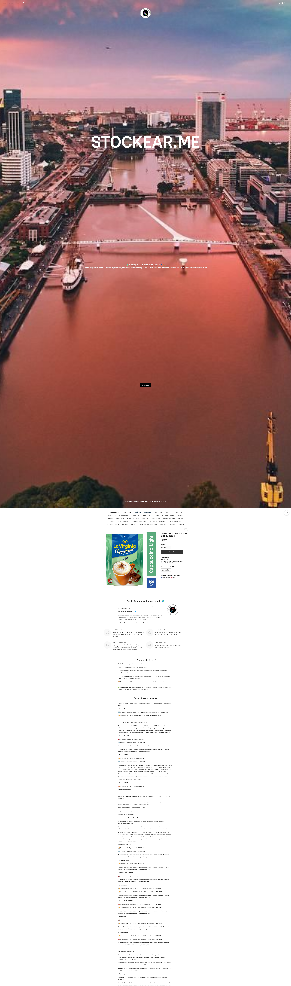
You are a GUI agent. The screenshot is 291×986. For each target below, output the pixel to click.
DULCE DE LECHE (114, 512)
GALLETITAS (146, 515)
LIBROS (180, 518)
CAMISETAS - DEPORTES (157, 521)
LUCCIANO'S (112, 515)
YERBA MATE (127, 512)
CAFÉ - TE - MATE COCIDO (143, 512)
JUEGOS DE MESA (169, 518)
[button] (166, 569)
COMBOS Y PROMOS (128, 524)
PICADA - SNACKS (133, 518)
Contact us (26, 3)
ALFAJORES (158, 512)
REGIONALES (156, 518)
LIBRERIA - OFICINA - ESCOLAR (119, 521)
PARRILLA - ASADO (168, 515)
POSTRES (145, 518)
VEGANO (172, 524)
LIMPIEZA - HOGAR (113, 524)
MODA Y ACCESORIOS (139, 521)
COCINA (156, 515)
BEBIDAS (180, 515)
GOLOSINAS (135, 515)
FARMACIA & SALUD (175, 521)
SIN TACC (163, 524)
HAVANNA (169, 512)
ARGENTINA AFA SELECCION (148, 524)
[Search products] (286, 512)
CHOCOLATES (123, 515)
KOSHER (181, 524)
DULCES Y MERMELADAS (116, 518)
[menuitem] (185, 530)
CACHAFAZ (179, 512)
